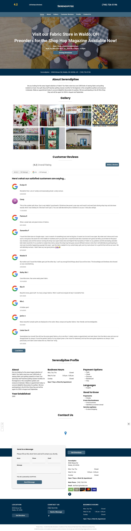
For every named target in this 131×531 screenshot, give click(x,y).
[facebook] (69, 494)
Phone (34, 458)
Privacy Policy (39, 526)
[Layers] (129, 424)
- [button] (2, 426)
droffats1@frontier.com (80, 485)
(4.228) (41, 172)
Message (19, 465)
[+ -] (65, 435)
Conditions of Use (63, 526)
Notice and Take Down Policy (74, 526)
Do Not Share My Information (51, 526)
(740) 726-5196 (109, 4)
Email (49, 458)
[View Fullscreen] (2, 430)
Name (18, 458)
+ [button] (2, 424)
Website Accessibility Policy (88, 526)
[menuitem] (42, 14)
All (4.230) (21, 172)
